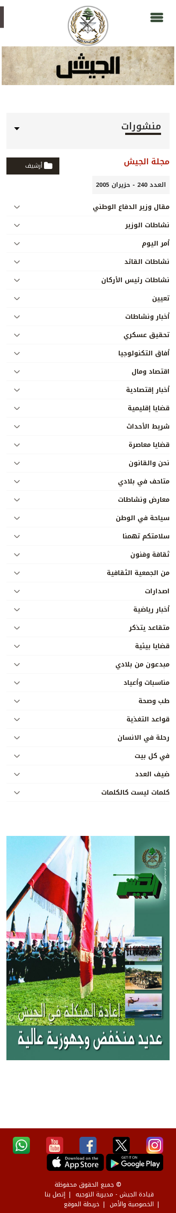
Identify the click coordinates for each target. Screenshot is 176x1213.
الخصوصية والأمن (132, 1204)
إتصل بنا (54, 1194)
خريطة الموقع (82, 1204)
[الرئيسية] (88, 25)
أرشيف (33, 166)
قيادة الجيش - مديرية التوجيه (115, 1194)
